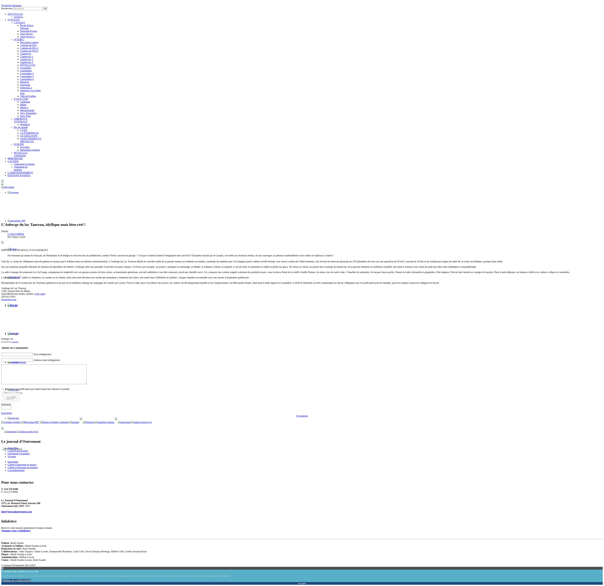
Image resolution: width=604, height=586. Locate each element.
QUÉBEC (19, 39)
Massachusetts (27, 110)
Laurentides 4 (27, 79)
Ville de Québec (28, 96)
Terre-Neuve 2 (27, 36)
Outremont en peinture (21, 168)
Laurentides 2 (27, 73)
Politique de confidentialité (16, 580)
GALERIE (13, 161)
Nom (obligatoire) (42, 354)
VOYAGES (14, 19)
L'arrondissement (16, 470)
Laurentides (26, 70)
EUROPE (19, 144)
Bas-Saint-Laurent (29, 42)
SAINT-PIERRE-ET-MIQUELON (31, 140)
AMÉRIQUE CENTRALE (20, 120)
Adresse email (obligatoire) (46, 360)
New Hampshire (28, 113)
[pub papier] (7, 187)
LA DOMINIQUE (29, 133)
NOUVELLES (15, 14)
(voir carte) (39, 294)
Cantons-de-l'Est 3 (29, 51)
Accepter (302, 583)
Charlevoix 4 (26, 62)
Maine (23, 104)
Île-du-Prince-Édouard (27, 27)
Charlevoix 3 (26, 59)
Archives (18, 17)
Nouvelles (13, 448)
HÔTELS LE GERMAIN (21, 154)
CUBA (23, 130)
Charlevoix (25, 53)
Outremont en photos (24, 164)
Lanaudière (25, 68)
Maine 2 (24, 107)
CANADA (19, 22)
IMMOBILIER (15, 158)
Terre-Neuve (26, 34)
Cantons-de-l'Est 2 (29, 48)
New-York (25, 116)
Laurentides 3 (27, 76)
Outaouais (25, 85)
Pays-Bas (24, 147)
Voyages (12, 456)
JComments (302, 416)
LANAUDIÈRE (16, 234)
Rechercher (7, 8)
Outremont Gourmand (19, 453)
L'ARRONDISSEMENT (20, 172)
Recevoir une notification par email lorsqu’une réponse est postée (37, 389)
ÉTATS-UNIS (21, 99)
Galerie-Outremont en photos (22, 464)
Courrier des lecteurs (18, 450)
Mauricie (24, 82)
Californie (25, 101)
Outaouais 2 (26, 87)
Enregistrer (6, 413)
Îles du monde (21, 127)
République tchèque (30, 150)
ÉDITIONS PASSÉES (19, 175)
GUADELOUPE (29, 135)
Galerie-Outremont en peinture (23, 467)
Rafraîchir (6, 404)
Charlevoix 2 (26, 56)
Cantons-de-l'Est (28, 45)
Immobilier (13, 461)
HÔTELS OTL (28, 65)
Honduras (25, 124)
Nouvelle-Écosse (28, 31)
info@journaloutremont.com (16, 511)
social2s (15, 342)
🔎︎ (45, 8)
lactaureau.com (8, 299)
